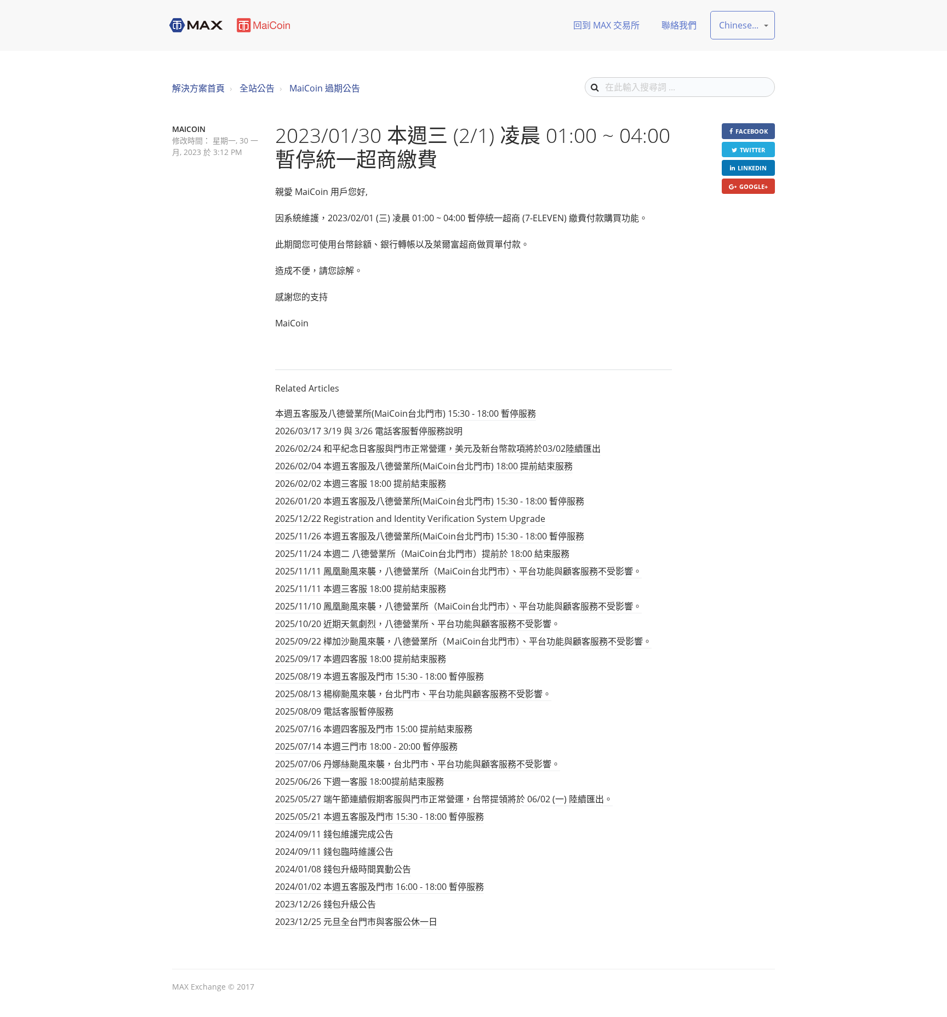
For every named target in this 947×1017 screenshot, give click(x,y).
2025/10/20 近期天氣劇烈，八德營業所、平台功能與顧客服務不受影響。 (417, 624)
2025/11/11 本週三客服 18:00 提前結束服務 (360, 589)
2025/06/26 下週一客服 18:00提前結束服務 (359, 781)
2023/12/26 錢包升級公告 (325, 904)
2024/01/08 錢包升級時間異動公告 (343, 869)
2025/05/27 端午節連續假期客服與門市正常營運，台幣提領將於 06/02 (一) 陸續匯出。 (444, 799)
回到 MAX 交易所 (606, 25)
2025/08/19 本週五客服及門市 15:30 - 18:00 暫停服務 (379, 676)
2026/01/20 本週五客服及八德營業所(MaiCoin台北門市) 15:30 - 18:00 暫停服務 (429, 501)
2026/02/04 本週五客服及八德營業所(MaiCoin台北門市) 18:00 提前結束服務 (424, 466)
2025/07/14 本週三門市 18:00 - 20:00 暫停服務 (366, 746)
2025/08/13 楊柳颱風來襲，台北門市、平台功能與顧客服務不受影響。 (413, 694)
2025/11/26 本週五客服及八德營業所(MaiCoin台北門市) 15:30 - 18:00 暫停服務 (429, 536)
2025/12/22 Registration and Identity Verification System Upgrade (410, 519)
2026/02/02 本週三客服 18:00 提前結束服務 (360, 484)
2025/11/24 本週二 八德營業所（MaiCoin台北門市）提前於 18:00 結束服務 (422, 554)
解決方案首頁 (198, 88)
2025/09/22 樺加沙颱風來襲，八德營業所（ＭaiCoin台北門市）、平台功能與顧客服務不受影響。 (463, 641)
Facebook (751, 131)
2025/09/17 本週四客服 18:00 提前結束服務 (360, 659)
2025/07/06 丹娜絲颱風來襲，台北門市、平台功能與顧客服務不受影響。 (417, 764)
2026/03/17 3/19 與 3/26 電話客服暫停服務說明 (369, 431)
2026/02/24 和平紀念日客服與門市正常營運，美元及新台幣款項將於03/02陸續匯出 (438, 449)
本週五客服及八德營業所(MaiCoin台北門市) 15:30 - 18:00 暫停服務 (405, 413)
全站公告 (257, 88)
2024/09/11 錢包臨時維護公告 (334, 852)
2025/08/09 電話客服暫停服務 (334, 711)
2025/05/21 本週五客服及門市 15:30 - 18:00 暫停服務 (379, 817)
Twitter (752, 150)
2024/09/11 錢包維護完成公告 (334, 834)
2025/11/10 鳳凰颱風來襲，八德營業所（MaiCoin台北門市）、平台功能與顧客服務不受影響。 (458, 606)
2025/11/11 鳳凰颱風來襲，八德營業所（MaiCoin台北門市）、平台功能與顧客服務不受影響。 (458, 571)
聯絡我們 (679, 25)
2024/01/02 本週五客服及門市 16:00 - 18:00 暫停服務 (379, 887)
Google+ (753, 186)
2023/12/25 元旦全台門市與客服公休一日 (356, 922)
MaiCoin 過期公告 (324, 88)
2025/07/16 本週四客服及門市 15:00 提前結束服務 (373, 729)
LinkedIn (752, 168)
